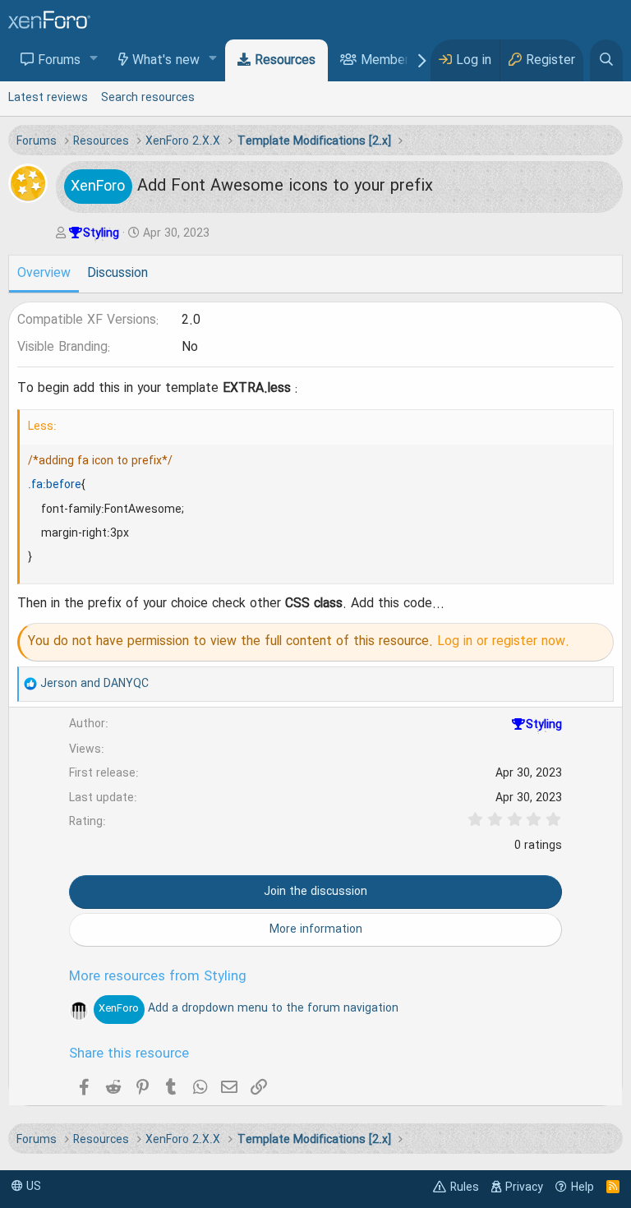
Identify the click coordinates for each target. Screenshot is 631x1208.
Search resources (148, 98)
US (32, 1187)
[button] (94, 59)
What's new (166, 61)
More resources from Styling (157, 977)
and (94, 684)
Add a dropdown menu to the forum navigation (248, 1008)
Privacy (524, 1187)
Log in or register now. (503, 642)
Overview (44, 274)
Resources (285, 61)
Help (582, 1187)
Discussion (117, 274)
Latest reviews (48, 98)
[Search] (606, 60)
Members (388, 61)
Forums (59, 61)
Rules (464, 1187)
